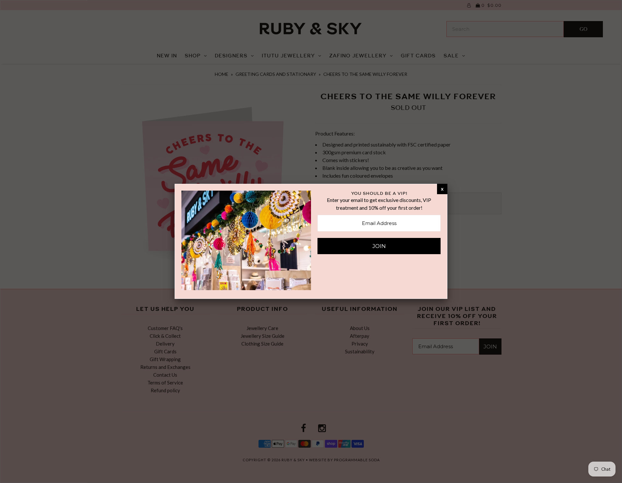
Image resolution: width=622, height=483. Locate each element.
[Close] (442, 189)
